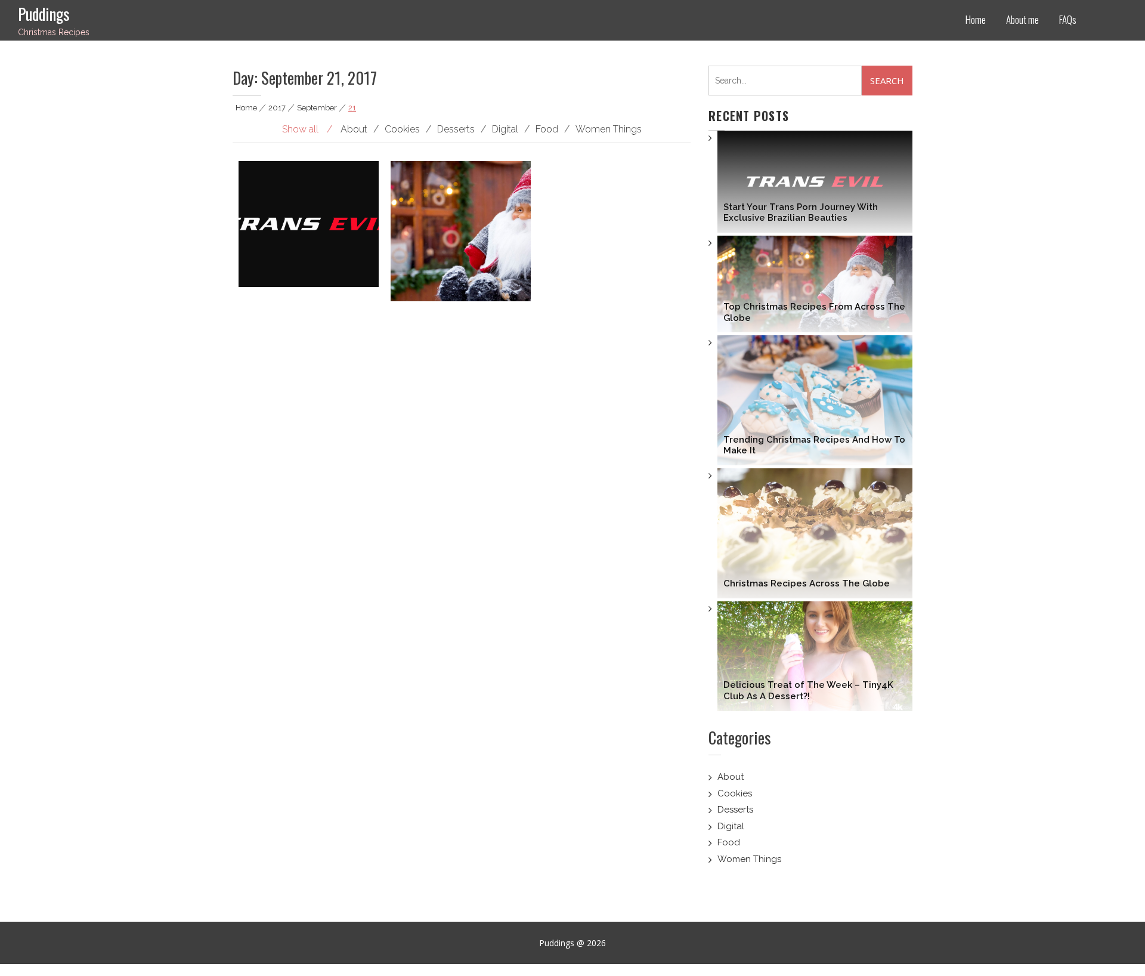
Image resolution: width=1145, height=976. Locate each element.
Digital (730, 826)
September (317, 107)
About (730, 776)
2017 (277, 107)
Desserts (735, 809)
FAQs (1067, 19)
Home (975, 19)
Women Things (749, 859)
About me (1022, 19)
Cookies (734, 793)
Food (728, 842)
